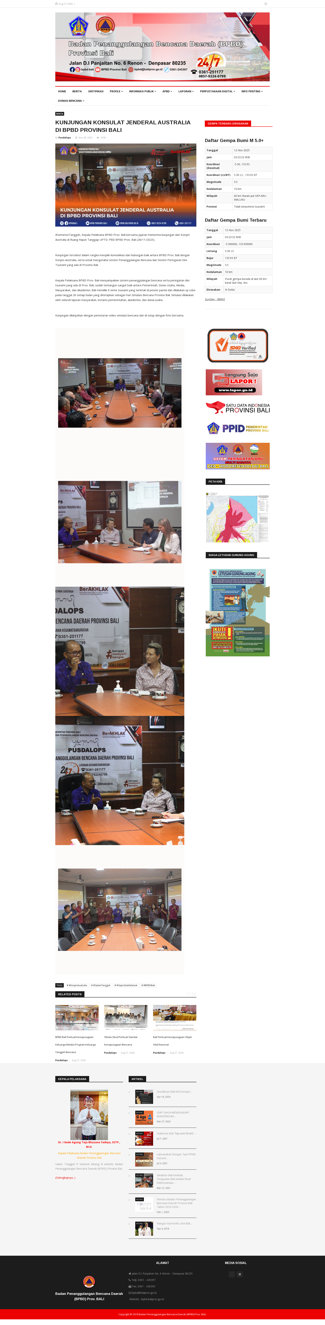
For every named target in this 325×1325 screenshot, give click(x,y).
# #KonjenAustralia (77, 985)
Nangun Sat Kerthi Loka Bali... (174, 1223)
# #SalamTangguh (101, 985)
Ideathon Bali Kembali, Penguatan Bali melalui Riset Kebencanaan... (174, 1179)
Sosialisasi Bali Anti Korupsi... (174, 1091)
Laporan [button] (185, 91)
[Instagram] (266, 3)
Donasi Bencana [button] (70, 100)
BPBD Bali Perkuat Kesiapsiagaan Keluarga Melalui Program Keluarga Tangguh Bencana (75, 1044)
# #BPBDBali (148, 985)
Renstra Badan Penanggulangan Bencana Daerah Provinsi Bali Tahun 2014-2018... (176, 1203)
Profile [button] (115, 91)
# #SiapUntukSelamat (126, 985)
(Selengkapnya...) (65, 1177)
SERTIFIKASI (95, 91)
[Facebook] (260, 3)
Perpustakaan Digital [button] (216, 91)
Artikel (139, 1092)
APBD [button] (166, 91)
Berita (77, 91)
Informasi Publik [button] (141, 91)
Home (62, 91)
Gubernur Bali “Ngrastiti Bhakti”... (176, 1133)
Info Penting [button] (251, 91)
